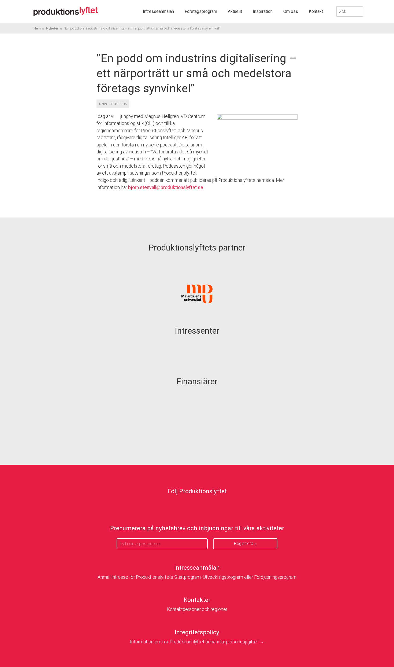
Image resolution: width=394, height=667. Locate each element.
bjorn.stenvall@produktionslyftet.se (165, 187)
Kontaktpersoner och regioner (197, 609)
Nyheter (52, 28)
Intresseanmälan (158, 11)
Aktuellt (235, 11)
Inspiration (263, 11)
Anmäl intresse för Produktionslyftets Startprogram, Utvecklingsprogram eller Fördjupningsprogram (197, 577)
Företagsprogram (201, 11)
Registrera (243, 543)
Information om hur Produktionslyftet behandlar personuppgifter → (197, 641)
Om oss (290, 11)
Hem (37, 28)
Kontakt (316, 11)
